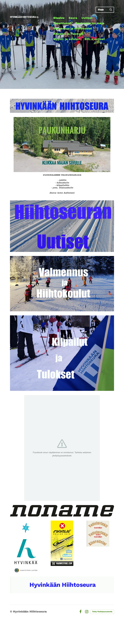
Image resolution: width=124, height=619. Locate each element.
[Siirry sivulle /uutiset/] (62, 226)
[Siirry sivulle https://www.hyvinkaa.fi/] (26, 551)
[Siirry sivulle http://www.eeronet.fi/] (98, 534)
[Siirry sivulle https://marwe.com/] (62, 543)
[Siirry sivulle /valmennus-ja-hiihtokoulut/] (62, 283)
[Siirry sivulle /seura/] (62, 106)
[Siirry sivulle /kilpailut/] (62, 353)
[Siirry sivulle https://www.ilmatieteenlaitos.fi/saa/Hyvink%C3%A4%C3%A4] (26, 570)
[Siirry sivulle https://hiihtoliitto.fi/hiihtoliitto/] (26, 528)
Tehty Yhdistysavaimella (102, 611)
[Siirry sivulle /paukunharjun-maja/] (62, 144)
